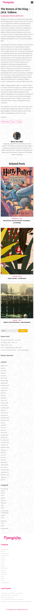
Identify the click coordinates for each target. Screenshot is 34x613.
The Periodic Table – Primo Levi (9, 342)
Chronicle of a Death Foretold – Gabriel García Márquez (15, 350)
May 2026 (3, 373)
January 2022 (4, 467)
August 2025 (4, 390)
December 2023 (5, 417)
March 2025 (4, 400)
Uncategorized (4, 528)
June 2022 (3, 455)
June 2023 (3, 425)
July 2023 (3, 422)
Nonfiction (3, 500)
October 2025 (4, 388)
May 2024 (3, 410)
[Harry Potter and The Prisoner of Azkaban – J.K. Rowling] (17, 191)
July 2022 (3, 452)
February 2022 (4, 465)
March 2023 (4, 432)
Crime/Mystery (4, 513)
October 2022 (4, 445)
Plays (2, 505)
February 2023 (4, 435)
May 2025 (3, 395)
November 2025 (5, 385)
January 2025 (4, 405)
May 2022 (3, 457)
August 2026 (4, 365)
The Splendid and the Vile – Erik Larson (11, 340)
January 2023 (4, 437)
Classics (13, 121)
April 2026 (3, 375)
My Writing (3, 521)
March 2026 (4, 378)
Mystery (3, 498)
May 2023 (3, 427)
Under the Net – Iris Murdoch (17, 278)
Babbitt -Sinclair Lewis (6, 345)
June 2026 (3, 370)
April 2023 (3, 430)
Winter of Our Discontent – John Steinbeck (17, 322)
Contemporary (4, 510)
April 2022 (3, 460)
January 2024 (4, 415)
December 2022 (5, 440)
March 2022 (4, 462)
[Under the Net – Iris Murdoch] (17, 250)
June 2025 (3, 393)
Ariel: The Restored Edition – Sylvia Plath (11, 347)
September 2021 (5, 474)
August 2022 (4, 450)
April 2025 (3, 398)
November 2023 (5, 420)
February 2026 (4, 380)
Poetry (2, 508)
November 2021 (5, 472)
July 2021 (3, 479)
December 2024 (5, 408)
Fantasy (20, 121)
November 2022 (5, 442)
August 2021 (4, 477)
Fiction (2, 495)
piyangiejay (5, 16)
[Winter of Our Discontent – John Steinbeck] (17, 300)
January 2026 (4, 383)
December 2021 (5, 470)
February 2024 (4, 413)
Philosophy (3, 503)
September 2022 (5, 447)
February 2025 (4, 403)
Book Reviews (5, 121)
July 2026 (3, 368)
